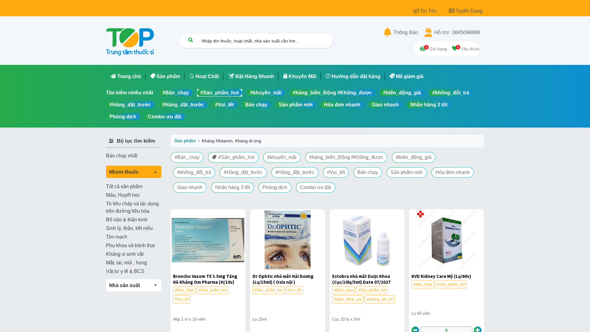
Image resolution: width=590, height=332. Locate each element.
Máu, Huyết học (123, 195)
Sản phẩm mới (296, 104)
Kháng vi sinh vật (125, 254)
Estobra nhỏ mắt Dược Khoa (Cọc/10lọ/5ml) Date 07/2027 (361, 279)
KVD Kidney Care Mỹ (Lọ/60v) (441, 276)
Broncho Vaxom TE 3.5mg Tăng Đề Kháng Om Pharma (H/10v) (205, 279)
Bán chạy (256, 104)
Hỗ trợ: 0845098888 (457, 32)
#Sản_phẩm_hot (219, 92)
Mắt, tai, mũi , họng (126, 262)
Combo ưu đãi (164, 116)
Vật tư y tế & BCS (125, 271)
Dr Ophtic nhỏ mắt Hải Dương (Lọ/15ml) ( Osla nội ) (283, 279)
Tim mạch (116, 236)
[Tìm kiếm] (190, 40)
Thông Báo (405, 32)
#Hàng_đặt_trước (130, 104)
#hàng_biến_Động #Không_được (332, 92)
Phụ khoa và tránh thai (130, 245)
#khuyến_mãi (265, 92)
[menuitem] (126, 76)
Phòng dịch (122, 116)
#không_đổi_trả (450, 92)
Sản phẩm (185, 140)
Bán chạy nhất (121, 155)
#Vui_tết (224, 104)
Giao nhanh (385, 104)
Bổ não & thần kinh (127, 219)
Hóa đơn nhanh (342, 104)
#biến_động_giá (402, 92)
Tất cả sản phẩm (124, 186)
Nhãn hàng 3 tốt (428, 104)
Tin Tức (429, 11)
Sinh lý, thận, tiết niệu (129, 228)
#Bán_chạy (176, 92)
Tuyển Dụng (469, 11)
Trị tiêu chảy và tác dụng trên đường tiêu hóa (132, 207)
